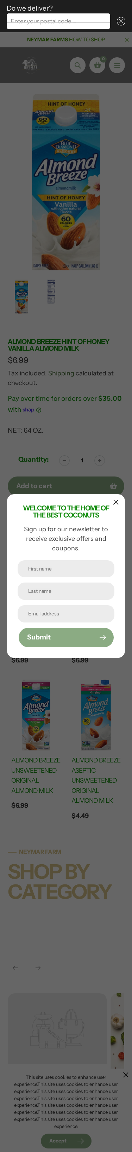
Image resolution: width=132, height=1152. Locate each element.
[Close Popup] (116, 502)
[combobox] (58, 21)
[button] (120, 21)
